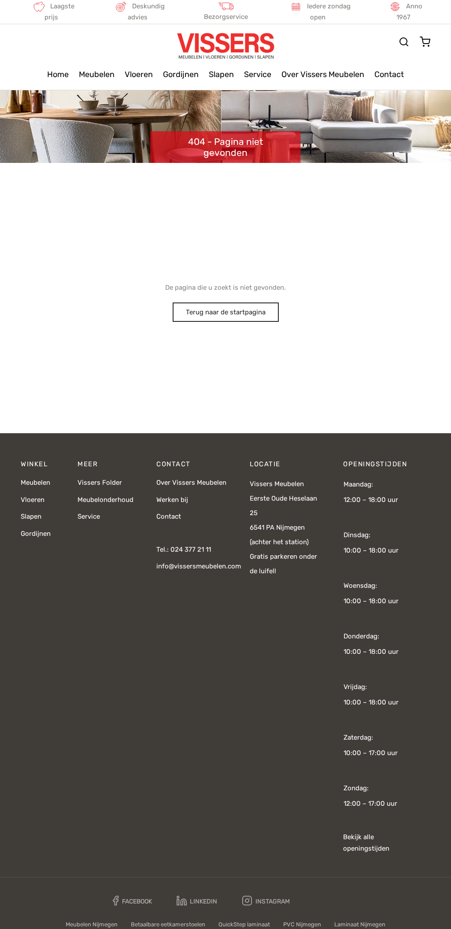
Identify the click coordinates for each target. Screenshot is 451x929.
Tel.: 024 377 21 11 (183, 549)
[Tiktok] (321, 901)
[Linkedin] (197, 901)
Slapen (221, 74)
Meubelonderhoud (105, 500)
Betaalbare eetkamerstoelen (168, 924)
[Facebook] (132, 901)
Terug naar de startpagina (226, 312)
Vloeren (139, 74)
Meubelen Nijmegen (92, 924)
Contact (389, 74)
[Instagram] (266, 901)
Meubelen (97, 74)
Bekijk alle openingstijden (366, 842)
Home (58, 74)
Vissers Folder (100, 483)
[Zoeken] (404, 42)
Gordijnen (181, 74)
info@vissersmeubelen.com (198, 566)
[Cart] (425, 42)
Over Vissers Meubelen (322, 74)
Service (257, 74)
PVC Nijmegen (302, 924)
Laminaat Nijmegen (359, 924)
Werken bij (172, 500)
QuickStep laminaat (244, 924)
